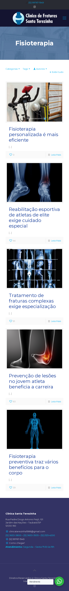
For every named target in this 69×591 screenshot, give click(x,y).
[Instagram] (34, 6)
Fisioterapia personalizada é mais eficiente (33, 134)
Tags (25, 68)
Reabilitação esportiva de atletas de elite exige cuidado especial (34, 217)
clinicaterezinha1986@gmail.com (27, 531)
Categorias (12, 68)
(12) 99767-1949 (36, 2)
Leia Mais (56, 154)
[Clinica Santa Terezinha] (34, 18)
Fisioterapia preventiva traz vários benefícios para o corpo (33, 464)
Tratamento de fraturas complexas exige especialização (32, 300)
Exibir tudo (57, 72)
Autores (40, 68)
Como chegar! (17, 543)
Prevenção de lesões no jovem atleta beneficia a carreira (32, 381)
